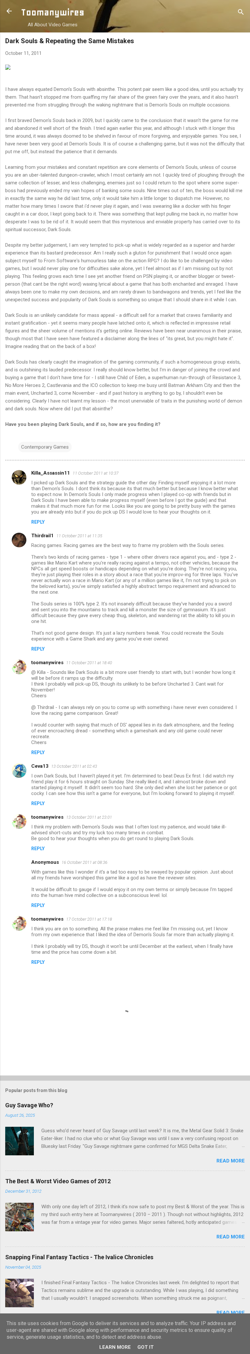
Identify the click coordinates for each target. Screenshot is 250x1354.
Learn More (115, 1347)
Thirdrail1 (42, 536)
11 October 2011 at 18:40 (89, 662)
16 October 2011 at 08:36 (84, 862)
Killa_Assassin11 (50, 473)
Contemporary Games (45, 447)
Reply (38, 522)
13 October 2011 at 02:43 (74, 766)
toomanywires (47, 662)
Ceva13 (40, 766)
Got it (145, 1347)
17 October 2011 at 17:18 (89, 919)
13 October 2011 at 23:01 (89, 817)
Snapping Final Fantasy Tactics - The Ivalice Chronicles (79, 1257)
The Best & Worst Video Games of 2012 (58, 1181)
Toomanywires (52, 12)
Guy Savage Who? (29, 1105)
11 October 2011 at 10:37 (95, 473)
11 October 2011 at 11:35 (79, 535)
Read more (230, 1161)
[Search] (241, 13)
